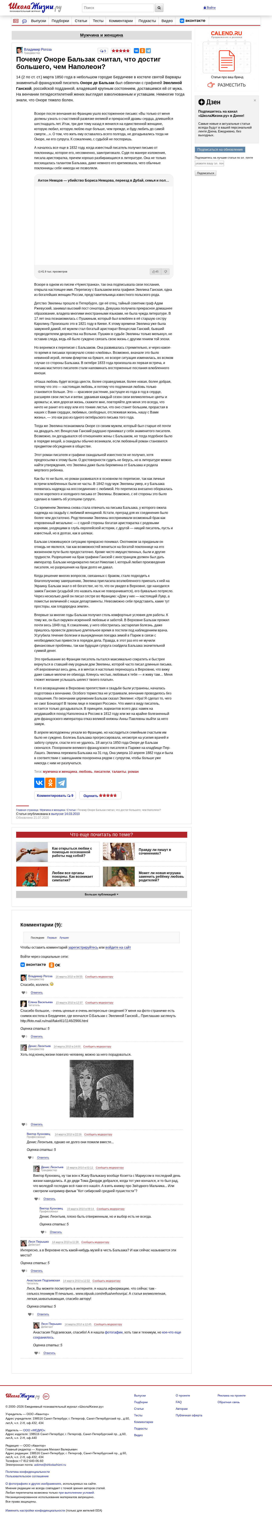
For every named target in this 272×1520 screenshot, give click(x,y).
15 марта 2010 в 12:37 (69, 1002)
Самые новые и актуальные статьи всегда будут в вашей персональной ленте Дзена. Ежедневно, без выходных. (225, 129)
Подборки (60, 21)
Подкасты (147, 21)
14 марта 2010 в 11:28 (65, 1242)
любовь (85, 771)
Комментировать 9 (55, 795)
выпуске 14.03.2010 (65, 814)
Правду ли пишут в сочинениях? (155, 851)
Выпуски (38, 21)
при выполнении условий (76, 1492)
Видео (167, 21)
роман (133, 771)
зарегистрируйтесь (83, 947)
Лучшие (64, 937)
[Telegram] (148, 50)
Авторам (182, 1408)
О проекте (183, 1395)
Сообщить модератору (99, 976)
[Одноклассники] (142, 50)
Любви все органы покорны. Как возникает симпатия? (72, 876)
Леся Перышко (38, 1241)
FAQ (179, 1402)
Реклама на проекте (232, 1395)
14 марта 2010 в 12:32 (77, 1280)
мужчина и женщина (60, 771)
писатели (102, 771)
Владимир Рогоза (40, 976)
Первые (52, 937)
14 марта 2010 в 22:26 (68, 1134)
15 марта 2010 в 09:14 (81, 1208)
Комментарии (121, 21)
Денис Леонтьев (39, 1046)
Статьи (81, 21)
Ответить (37, 992)
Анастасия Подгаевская (43, 1280)
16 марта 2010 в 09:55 (69, 976)
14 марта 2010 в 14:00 (67, 1046)
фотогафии (114, 1332)
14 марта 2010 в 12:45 (78, 1324)
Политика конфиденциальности (28, 1471)
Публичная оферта (189, 1415)
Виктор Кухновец (38, 1134)
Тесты (98, 21)
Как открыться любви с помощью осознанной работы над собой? (72, 852)
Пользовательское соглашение (27, 1476)
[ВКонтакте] (136, 50)
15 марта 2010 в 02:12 (80, 1167)
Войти (210, 7)
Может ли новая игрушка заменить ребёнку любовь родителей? (161, 876)
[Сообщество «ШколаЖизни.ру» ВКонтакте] (192, 21)
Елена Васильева (40, 1002)
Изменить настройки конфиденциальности (35, 1510)
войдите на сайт (118, 947)
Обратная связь (229, 1402)
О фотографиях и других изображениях (33, 1483)
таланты (119, 771)
